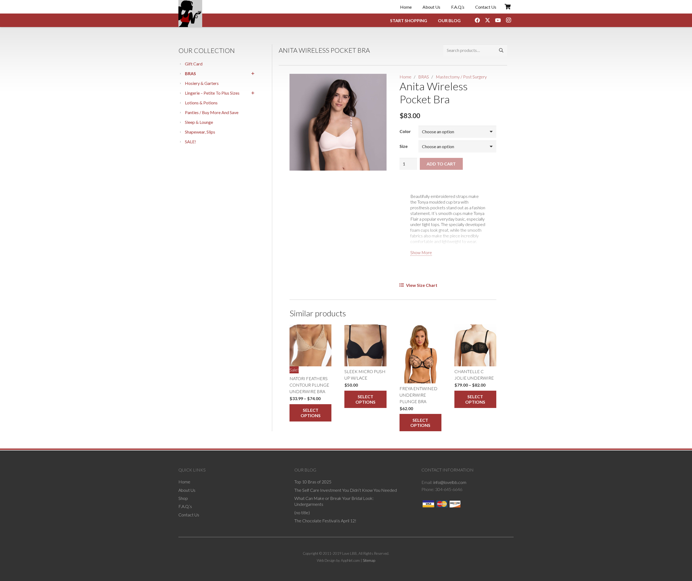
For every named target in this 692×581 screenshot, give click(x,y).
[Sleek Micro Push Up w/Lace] (365, 345)
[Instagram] (508, 20)
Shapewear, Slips (200, 131)
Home (405, 76)
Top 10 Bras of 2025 (312, 481)
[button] (378, 82)
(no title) (302, 512)
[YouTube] (498, 20)
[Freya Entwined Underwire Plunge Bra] (420, 353)
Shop (183, 498)
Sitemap (369, 560)
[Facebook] (477, 20)
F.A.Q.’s (185, 506)
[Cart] (508, 7)
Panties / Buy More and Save (211, 112)
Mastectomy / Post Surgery (461, 76)
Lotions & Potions (201, 102)
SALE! (190, 141)
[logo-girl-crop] (190, 13)
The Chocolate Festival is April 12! (325, 520)
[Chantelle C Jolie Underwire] (475, 345)
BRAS (190, 73)
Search (501, 50)
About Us (186, 489)
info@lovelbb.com (449, 482)
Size (404, 146)
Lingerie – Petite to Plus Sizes (212, 92)
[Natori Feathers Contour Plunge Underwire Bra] (310, 345)
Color (405, 131)
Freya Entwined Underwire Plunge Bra (418, 395)
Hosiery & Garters (202, 83)
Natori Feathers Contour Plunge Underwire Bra (309, 385)
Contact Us (188, 514)
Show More (421, 252)
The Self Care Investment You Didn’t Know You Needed (345, 489)
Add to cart (441, 163)
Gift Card (193, 63)
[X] (488, 20)
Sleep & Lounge (199, 122)
